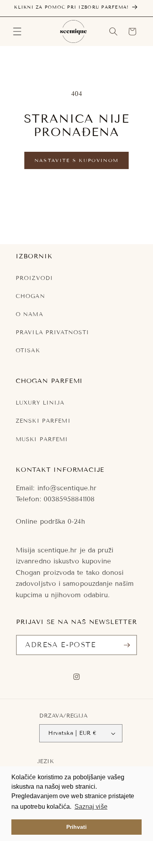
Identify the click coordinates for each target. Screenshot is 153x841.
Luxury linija (40, 402)
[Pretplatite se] (126, 645)
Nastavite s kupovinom (76, 160)
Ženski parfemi (43, 421)
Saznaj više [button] (91, 806)
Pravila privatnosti (52, 332)
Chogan (30, 296)
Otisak (28, 350)
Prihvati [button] (76, 827)
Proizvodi (34, 278)
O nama (29, 314)
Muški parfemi (42, 439)
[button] (17, 31)
